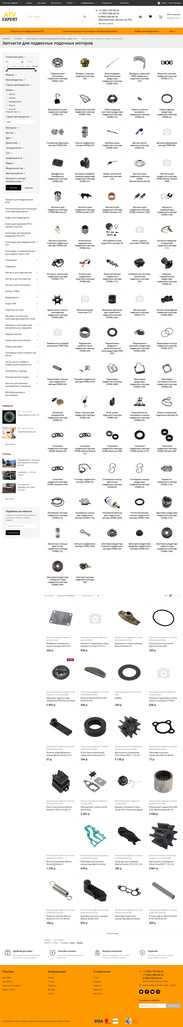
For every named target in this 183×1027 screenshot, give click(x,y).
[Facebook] (147, 992)
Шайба (118, 698)
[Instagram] (158, 992)
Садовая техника (13, 334)
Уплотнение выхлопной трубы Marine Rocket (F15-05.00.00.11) (93, 753)
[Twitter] (141, 992)
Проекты (52, 985)
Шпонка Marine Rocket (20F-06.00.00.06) (94, 699)
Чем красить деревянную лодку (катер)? (26, 487)
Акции (29, 3)
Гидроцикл (10, 266)
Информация (87, 3)
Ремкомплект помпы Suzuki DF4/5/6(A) (94, 808)
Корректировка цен (27, 431)
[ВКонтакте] (152, 992)
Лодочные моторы (14, 309)
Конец (80, 942)
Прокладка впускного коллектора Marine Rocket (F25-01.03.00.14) (127, 917)
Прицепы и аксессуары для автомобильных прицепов (18, 326)
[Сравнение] (74, 604)
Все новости (10, 444)
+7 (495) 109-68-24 (108, 10)
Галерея (97, 981)
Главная (6, 38)
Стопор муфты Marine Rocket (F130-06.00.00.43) (163, 917)
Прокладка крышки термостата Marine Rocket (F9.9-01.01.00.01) (161, 753)
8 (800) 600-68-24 (108, 16)
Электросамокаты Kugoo (17, 377)
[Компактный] (179, 595)
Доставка (41, 3)
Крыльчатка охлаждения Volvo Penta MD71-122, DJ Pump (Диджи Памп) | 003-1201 (128, 753)
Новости (97, 985)
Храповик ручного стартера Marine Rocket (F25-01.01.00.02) (94, 917)
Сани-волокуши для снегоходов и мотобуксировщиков (90, 31)
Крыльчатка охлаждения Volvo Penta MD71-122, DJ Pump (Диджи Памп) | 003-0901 (162, 862)
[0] (140, 17)
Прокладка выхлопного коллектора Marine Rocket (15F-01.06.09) (93, 862)
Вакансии (98, 989)
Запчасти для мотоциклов (18, 278)
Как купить (56, 3)
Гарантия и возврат (11, 985)
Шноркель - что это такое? (27, 473)
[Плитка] (170, 595)
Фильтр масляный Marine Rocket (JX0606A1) (59, 862)
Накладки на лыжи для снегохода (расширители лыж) (20, 317)
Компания (107, 3)
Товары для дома (13, 346)
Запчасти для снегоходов (17, 285)
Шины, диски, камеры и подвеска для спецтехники (18, 363)
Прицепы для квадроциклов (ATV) (27, 31)
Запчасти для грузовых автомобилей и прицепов (18, 384)
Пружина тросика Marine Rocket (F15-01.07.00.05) (58, 917)
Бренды (51, 989)
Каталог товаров (10, 3)
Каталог (18, 38)
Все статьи (9, 499)
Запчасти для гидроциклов (18, 272)
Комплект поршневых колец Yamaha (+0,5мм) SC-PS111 (94, 644)
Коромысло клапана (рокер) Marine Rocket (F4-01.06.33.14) (128, 644)
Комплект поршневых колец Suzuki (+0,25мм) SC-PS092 (163, 699)
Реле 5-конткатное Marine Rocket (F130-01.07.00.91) (59, 808)
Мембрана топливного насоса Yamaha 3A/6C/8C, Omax (58, 644)
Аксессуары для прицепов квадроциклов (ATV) (18, 234)
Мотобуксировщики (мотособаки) (15, 393)
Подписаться (13, 532)
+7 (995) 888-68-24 (108, 13)
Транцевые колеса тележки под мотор (20, 354)
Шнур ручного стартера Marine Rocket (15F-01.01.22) (128, 862)
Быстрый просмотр (61, 618)
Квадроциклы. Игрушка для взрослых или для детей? (29, 462)
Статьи (51, 981)
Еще (171, 31)
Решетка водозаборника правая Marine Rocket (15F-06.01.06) (59, 753)
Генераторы (11, 260)
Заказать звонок (105, 23)
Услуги (70, 3)
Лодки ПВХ (10, 303)
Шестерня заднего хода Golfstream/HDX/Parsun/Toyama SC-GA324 (60, 699)
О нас (96, 977)
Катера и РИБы (12, 291)
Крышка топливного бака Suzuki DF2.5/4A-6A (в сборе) (128, 808)
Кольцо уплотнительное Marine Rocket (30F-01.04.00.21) (161, 644)
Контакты (124, 3)
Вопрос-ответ (8, 989)
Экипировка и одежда (16, 370)
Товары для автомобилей (17, 340)
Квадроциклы (12, 297)
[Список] (174, 595)
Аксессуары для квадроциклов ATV (20, 243)
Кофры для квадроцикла (147, 31)
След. (72, 942)
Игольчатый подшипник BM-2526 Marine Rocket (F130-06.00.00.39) (163, 808)
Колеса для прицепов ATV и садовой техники (18, 225)
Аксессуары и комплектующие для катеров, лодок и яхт (51, 38)
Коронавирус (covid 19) (28, 415)
